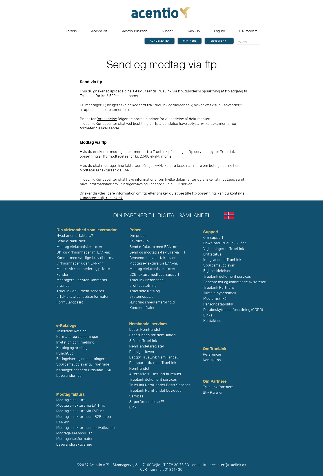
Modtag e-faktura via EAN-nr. (80, 405)
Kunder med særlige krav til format (86, 258)
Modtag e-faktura (70, 400)
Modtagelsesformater (74, 439)
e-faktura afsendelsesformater (82, 296)
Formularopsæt (69, 302)
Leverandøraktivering (74, 444)
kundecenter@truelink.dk (101, 198)
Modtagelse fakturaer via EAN (105, 170)
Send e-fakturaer (70, 241)
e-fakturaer (142, 91)
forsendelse (107, 119)
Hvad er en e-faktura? (74, 235)
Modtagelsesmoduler (74, 433)
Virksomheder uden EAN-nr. (79, 263)
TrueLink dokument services (80, 291)
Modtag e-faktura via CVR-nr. (80, 411)
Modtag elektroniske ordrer (79, 247)
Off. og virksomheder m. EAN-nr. (83, 252)
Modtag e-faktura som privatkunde (85, 428)
